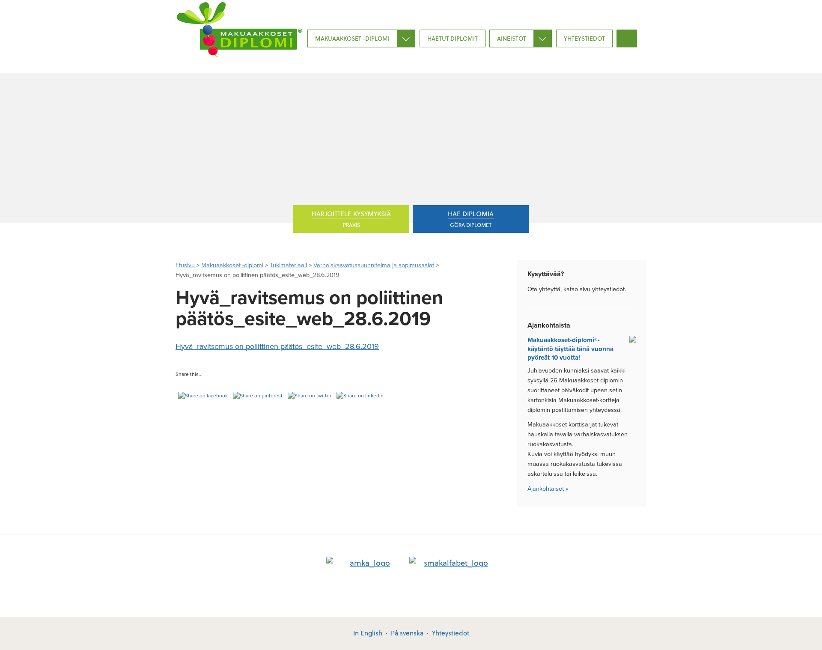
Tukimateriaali (288, 265)
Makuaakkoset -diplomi (352, 38)
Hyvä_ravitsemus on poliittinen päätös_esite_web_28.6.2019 (277, 346)
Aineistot (511, 38)
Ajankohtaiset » (547, 488)
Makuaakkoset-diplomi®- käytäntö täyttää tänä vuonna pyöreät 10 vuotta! (570, 348)
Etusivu (185, 265)
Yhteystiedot (584, 38)
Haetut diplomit (452, 38)
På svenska (407, 633)
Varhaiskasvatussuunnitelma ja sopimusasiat (373, 265)
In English (367, 633)
